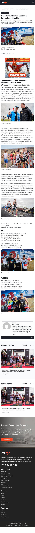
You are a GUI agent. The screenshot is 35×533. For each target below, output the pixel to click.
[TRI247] (4, 2)
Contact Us (4, 478)
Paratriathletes (5, 502)
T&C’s (24, 523)
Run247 (3, 512)
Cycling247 (4, 515)
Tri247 (3, 510)
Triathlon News (13, 9)
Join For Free (6, 439)
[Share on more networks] (13, 53)
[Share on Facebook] (7, 53)
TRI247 (4, 9)
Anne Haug (7, 100)
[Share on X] (10, 53)
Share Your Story (5, 480)
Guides (3, 504)
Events (3, 497)
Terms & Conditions (6, 487)
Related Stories (7, 345)
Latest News (6, 384)
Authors (3, 482)
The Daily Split (5, 517)
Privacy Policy (5, 485)
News (2, 495)
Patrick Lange (5, 93)
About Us (3, 471)
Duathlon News (24, 9)
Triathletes (4, 500)
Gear (2, 493)
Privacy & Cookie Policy (15, 523)
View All (25, 345)
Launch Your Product (6, 476)
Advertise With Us (6, 474)
